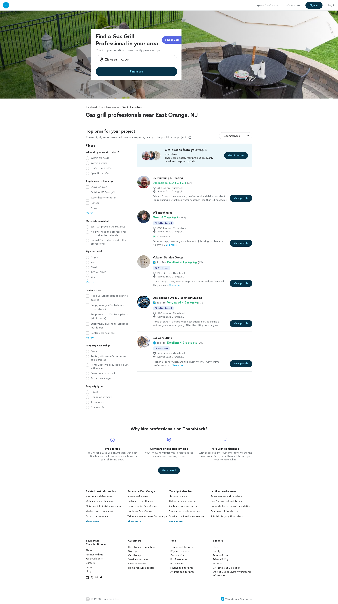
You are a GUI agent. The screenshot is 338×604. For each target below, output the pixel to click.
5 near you (172, 40)
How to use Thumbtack (141, 547)
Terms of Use (220, 555)
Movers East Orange (137, 496)
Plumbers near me (178, 496)
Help (215, 547)
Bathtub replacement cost (100, 516)
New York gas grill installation (226, 501)
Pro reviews (177, 563)
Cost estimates (137, 563)
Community (177, 555)
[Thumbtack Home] (6, 5)
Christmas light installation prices (103, 506)
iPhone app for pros (181, 567)
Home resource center (141, 567)
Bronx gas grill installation (224, 511)
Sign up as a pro (179, 551)
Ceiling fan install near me (182, 501)
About (89, 550)
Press (89, 567)
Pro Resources (178, 559)
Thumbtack (91, 107)
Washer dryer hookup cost (99, 511)
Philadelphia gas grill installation (227, 516)
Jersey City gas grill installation (227, 496)
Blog (88, 571)
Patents (217, 563)
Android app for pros (182, 571)
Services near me (138, 559)
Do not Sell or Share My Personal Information (232, 573)
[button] (159, 262)
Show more (92, 521)
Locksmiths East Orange (140, 501)
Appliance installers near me (183, 506)
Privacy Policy (220, 559)
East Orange (112, 107)
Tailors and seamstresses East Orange (147, 516)
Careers (90, 562)
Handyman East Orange (139, 511)
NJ (102, 107)
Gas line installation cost (99, 496)
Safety (216, 551)
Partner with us (94, 554)
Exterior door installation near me (186, 516)
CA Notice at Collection (226, 567)
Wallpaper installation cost (100, 501)
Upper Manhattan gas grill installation (230, 506)
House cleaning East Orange (142, 506)
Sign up (132, 551)
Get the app (135, 555)
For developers (94, 558)
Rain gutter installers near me (184, 511)
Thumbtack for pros (181, 547)
